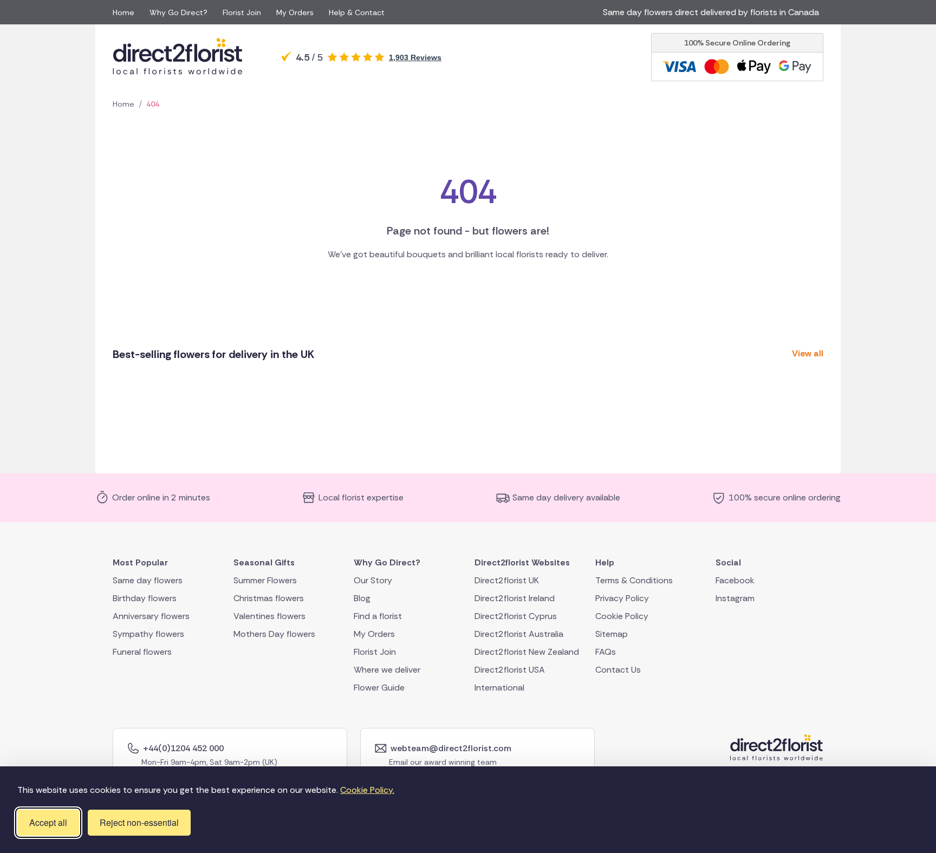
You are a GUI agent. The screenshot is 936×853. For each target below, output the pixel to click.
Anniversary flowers (151, 616)
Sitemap (611, 634)
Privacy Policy (622, 598)
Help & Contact (357, 12)
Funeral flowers (142, 651)
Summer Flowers (265, 580)
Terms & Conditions (634, 580)
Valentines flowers (269, 616)
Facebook (735, 580)
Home (123, 12)
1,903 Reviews (415, 57)
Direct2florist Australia (518, 634)
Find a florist (378, 616)
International (499, 687)
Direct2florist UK (506, 580)
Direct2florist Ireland (514, 598)
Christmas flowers (268, 598)
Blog (362, 598)
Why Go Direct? (178, 12)
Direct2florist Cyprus (515, 616)
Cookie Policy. (367, 790)
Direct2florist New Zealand (526, 651)
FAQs (605, 651)
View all (807, 353)
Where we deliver (387, 669)
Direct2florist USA (509, 669)
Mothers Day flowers (274, 634)
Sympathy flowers (148, 634)
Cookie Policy (621, 616)
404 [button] (152, 104)
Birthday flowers (145, 598)
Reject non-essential (139, 822)
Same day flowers (148, 580)
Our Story (373, 580)
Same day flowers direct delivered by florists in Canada (713, 12)
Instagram (735, 598)
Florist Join (242, 12)
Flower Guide (379, 687)
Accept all (48, 822)
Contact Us (618, 669)
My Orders (295, 12)
